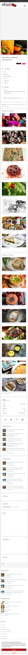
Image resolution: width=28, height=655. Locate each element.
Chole (3, 288)
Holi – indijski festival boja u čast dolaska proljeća (12, 127)
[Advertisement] (14, 23)
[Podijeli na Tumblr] (14, 100)
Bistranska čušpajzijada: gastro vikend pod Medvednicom (15, 463)
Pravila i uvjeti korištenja (6, 631)
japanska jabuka (15, 104)
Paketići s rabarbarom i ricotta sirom (9, 323)
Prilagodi (14, 652)
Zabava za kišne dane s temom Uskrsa (9, 161)
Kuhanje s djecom (5, 213)
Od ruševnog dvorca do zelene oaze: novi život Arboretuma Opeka (16, 474)
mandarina (23, 104)
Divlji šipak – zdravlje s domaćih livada (9, 196)
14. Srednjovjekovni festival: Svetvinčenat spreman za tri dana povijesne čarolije (15, 468)
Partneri (3, 627)
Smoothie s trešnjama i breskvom (8, 306)
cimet (8, 104)
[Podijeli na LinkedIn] (24, 98)
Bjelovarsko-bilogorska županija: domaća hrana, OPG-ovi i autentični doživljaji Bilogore (15, 487)
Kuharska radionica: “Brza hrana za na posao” (11, 230)
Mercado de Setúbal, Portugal (8, 144)
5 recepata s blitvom (6, 248)
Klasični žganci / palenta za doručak (12, 613)
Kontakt (20, 1)
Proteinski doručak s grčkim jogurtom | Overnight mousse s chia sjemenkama (14, 439)
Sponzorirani (4, 636)
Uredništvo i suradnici (6, 629)
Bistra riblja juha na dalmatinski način (12, 605)
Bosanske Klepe (8, 609)
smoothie (7, 106)
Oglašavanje (24, 1)
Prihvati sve (14, 650)
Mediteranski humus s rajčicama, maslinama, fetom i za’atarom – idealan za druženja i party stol (16, 450)
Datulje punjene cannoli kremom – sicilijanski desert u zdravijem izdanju (15, 434)
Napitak (23, 408)
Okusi (8, 400)
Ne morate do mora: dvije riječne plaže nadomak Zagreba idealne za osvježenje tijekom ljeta (15, 481)
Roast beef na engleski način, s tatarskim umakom (12, 340)
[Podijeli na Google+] (21, 98)
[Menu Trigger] (25, 5)
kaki (20, 104)
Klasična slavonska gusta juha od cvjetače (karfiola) (12, 357)
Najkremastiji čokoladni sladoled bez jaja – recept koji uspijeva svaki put (15, 444)
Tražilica (16, 1)
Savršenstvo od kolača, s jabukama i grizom (13, 602)
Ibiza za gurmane (5, 179)
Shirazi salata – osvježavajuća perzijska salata (16, 429)
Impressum (4, 634)
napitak (3, 106)
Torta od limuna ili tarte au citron (8, 374)
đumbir (10, 104)
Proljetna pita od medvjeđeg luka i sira (9, 271)
